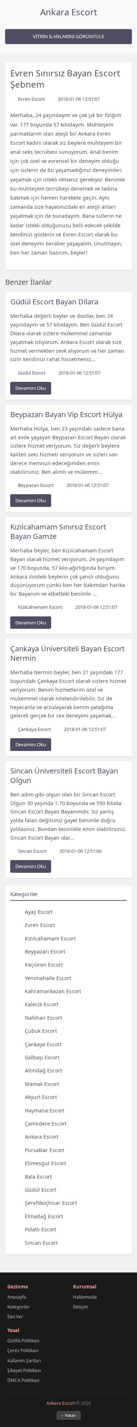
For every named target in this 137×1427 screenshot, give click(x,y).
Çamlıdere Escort (45, 1123)
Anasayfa (16, 1297)
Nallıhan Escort (43, 1017)
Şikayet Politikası (24, 1370)
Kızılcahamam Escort (50, 938)
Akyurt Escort (41, 1097)
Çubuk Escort (41, 1030)
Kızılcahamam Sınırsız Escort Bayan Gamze (58, 531)
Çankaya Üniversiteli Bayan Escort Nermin (67, 653)
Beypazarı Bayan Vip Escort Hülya (66, 414)
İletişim (80, 1307)
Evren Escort (40, 925)
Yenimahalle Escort (48, 978)
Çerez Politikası (22, 1350)
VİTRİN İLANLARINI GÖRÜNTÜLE (68, 36)
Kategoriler (18, 1307)
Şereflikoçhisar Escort (51, 1202)
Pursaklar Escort (44, 1150)
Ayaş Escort (39, 911)
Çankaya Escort (43, 1044)
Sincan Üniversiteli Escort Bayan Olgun (64, 775)
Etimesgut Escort (45, 1163)
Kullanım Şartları (24, 1361)
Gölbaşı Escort (42, 1057)
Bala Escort (38, 1176)
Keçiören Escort (44, 964)
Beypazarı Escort (45, 951)
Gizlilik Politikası (23, 1341)
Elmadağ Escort (44, 1216)
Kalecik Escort (41, 1004)
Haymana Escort (44, 1110)
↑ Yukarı (68, 1415)
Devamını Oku (30, 388)
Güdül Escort (40, 1189)
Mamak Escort (42, 1083)
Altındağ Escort (43, 1070)
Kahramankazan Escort (53, 991)
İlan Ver (15, 1317)
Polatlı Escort (40, 1229)
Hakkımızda (85, 1297)
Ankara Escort (68, 12)
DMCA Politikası (23, 1380)
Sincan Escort (41, 1242)
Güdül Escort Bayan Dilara (54, 302)
